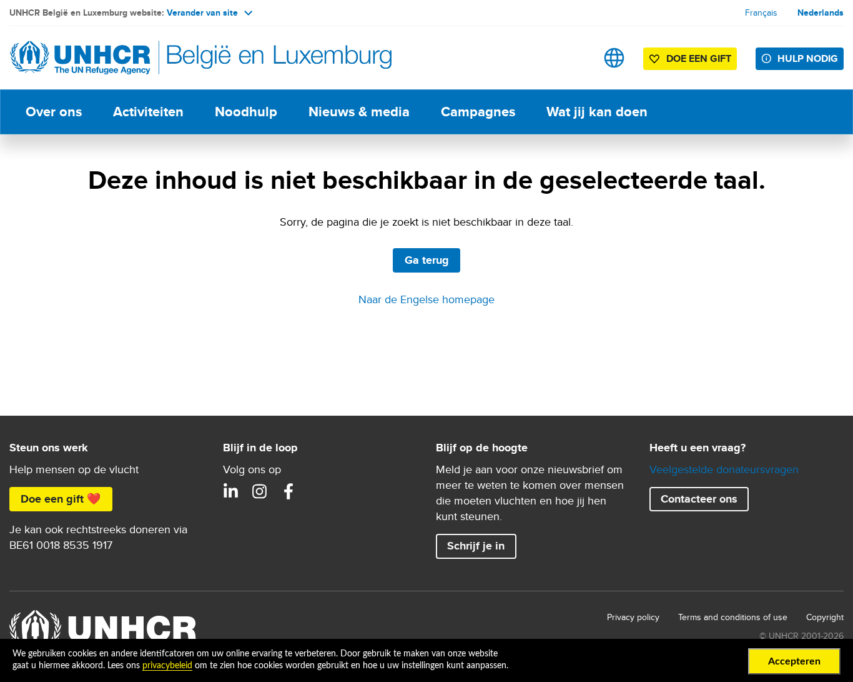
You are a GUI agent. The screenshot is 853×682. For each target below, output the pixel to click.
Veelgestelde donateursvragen (724, 469)
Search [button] (575, 58)
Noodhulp (246, 111)
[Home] (96, 57)
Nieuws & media (359, 111)
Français (761, 12)
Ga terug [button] (427, 260)
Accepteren (794, 661)
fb (288, 491)
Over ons (54, 111)
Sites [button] (614, 58)
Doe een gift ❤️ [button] (61, 499)
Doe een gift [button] (698, 58)
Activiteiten (148, 111)
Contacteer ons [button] (699, 499)
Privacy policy (633, 617)
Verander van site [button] (202, 12)
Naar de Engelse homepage (426, 299)
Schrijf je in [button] (476, 546)
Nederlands (820, 12)
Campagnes (478, 111)
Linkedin (231, 491)
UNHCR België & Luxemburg (260, 491)
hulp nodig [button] (807, 58)
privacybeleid (167, 665)
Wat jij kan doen (597, 111)
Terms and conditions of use (732, 617)
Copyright (825, 617)
